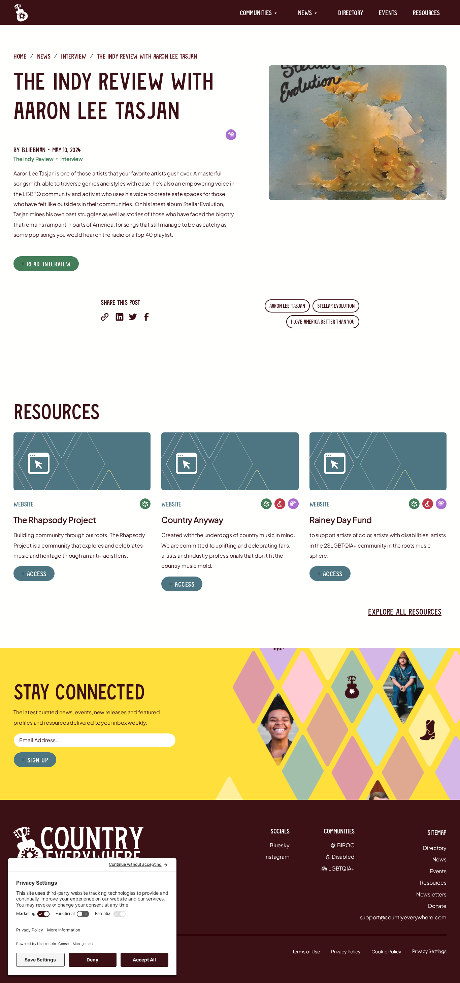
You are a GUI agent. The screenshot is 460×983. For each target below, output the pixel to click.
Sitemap (437, 832)
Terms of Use (306, 951)
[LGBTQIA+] (231, 134)
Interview (73, 56)
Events (388, 12)
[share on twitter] (133, 317)
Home (19, 56)
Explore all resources (404, 611)
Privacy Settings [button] (429, 951)
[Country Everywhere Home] (20, 12)
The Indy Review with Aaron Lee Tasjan (147, 56)
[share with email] (105, 317)
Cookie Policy (386, 951)
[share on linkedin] (119, 317)
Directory (350, 12)
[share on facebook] (146, 317)
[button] (258, 12)
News (43, 56)
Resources (426, 12)
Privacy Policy (346, 951)
